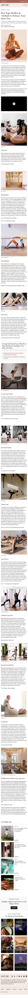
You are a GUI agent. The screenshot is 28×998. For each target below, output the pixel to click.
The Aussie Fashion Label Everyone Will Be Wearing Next (20, 829)
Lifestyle (3, 9)
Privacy (20, 989)
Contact (15, 989)
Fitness (8, 9)
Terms (25, 989)
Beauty (16, 859)
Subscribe (24, 1)
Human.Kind (17, 199)
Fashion (16, 826)
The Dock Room (5, 453)
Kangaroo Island (21, 814)
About (2, 989)
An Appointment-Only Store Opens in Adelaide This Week (20, 846)
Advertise (8, 989)
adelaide (3, 1)
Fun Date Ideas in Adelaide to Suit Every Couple (19, 879)
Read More (16, 840)
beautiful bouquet (5, 810)
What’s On (16, 875)
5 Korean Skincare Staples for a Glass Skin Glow (20, 862)
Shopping (16, 842)
